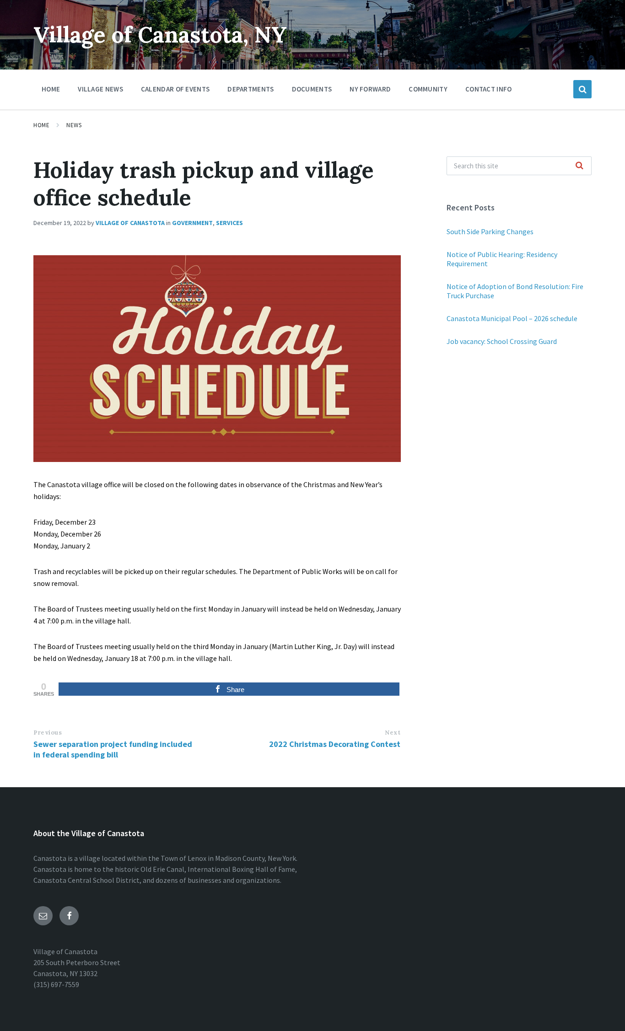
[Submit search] (580, 166)
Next (392, 732)
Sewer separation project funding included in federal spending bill (112, 749)
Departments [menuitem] (250, 89)
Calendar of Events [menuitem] (175, 89)
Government (192, 223)
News (73, 125)
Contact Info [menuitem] (488, 89)
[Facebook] (69, 915)
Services (229, 223)
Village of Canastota (130, 223)
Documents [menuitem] (312, 89)
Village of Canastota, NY (160, 34)
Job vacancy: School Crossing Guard (502, 341)
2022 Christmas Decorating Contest (334, 744)
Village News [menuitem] (100, 89)
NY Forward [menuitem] (370, 89)
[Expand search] (582, 89)
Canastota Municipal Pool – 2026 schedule (512, 318)
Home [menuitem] (51, 89)
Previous (47, 732)
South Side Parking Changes (490, 231)
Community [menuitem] (428, 89)
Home (41, 125)
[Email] (43, 915)
